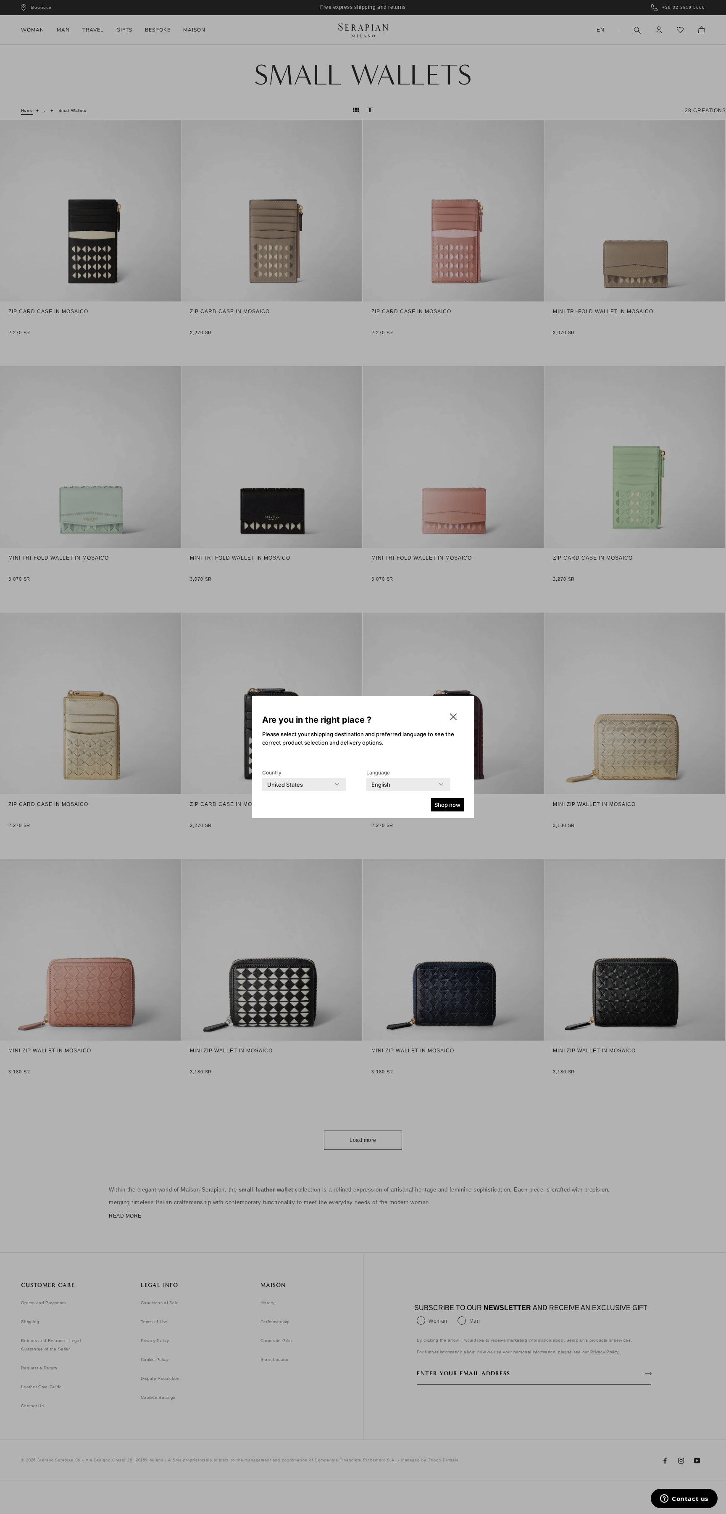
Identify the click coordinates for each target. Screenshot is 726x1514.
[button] (453, 716)
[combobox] (285, 784)
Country (271, 772)
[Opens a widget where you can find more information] (684, 1499)
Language (378, 772)
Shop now (447, 804)
